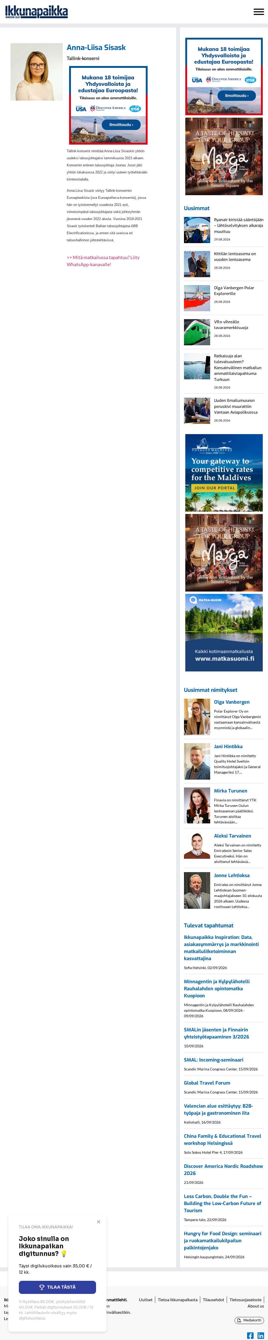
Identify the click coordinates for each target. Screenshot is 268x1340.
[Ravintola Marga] (224, 156)
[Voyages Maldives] (224, 472)
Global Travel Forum (207, 1083)
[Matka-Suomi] (224, 632)
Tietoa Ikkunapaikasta (178, 1299)
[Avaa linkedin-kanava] (261, 1335)
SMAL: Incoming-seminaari (213, 1060)
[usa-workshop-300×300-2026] (108, 104)
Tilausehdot (213, 1299)
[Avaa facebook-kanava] (250, 1335)
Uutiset (146, 1299)
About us (256, 1305)
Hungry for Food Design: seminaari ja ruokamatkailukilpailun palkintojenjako (222, 1240)
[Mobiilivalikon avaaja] (259, 12)
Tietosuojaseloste (245, 1299)
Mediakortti (252, 1320)
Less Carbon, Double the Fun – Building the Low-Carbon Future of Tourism (222, 1203)
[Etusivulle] (36, 12)
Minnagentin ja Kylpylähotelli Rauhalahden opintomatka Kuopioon (217, 988)
